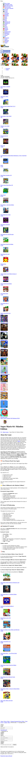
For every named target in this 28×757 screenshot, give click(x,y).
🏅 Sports (5, 42)
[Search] (1, 48)
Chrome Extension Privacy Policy (17, 721)
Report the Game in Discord (6, 755)
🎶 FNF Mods (6, 34)
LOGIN (2, 732)
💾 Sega (5, 19)
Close (2, 724)
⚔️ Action (5, 39)
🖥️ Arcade (5, 12)
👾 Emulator (5, 14)
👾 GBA (5, 20)
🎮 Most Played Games (8, 5)
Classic (4, 418)
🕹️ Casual (5, 10)
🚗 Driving (5, 28)
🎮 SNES (5, 24)
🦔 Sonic (5, 16)
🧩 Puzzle (5, 26)
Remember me (5, 731)
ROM (18, 418)
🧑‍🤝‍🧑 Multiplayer (6, 32)
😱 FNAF (5, 30)
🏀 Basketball (6, 37)
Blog (9, 722)
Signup (2, 741)
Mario (2, 418)
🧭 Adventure (6, 13)
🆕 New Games (6, 3)
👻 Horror (5, 35)
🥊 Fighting (5, 29)
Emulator (8, 418)
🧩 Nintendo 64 (6, 23)
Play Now (3, 65)
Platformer (15, 418)
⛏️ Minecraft (6, 40)
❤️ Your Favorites (7, 7)
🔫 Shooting (5, 41)
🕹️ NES (5, 25)
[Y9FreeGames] (5, 47)
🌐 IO (4, 36)
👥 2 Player (5, 9)
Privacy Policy (7, 721)
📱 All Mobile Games (7, 4)
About (2, 721)
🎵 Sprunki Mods (7, 31)
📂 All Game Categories (8, 8)
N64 (11, 418)
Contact (5, 722)
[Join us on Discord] (5, 52)
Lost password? (4, 730)
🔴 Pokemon (6, 15)
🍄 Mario (5, 18)
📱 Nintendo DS (6, 21)
